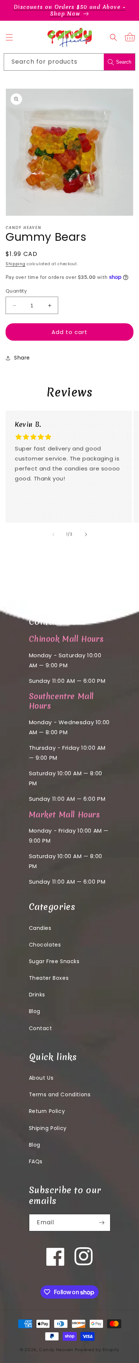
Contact (40, 1028)
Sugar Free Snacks (54, 961)
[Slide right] (86, 534)
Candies (40, 928)
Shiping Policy (48, 1128)
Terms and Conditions (60, 1094)
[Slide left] (53, 534)
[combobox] (69, 62)
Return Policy (47, 1111)
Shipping (16, 264)
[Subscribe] (102, 1222)
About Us (41, 1078)
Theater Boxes (49, 978)
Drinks (37, 994)
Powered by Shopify (97, 1350)
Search (123, 62)
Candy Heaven (56, 1350)
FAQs (36, 1161)
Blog (34, 1011)
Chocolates (45, 944)
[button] (9, 37)
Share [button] (22, 357)
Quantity (16, 290)
